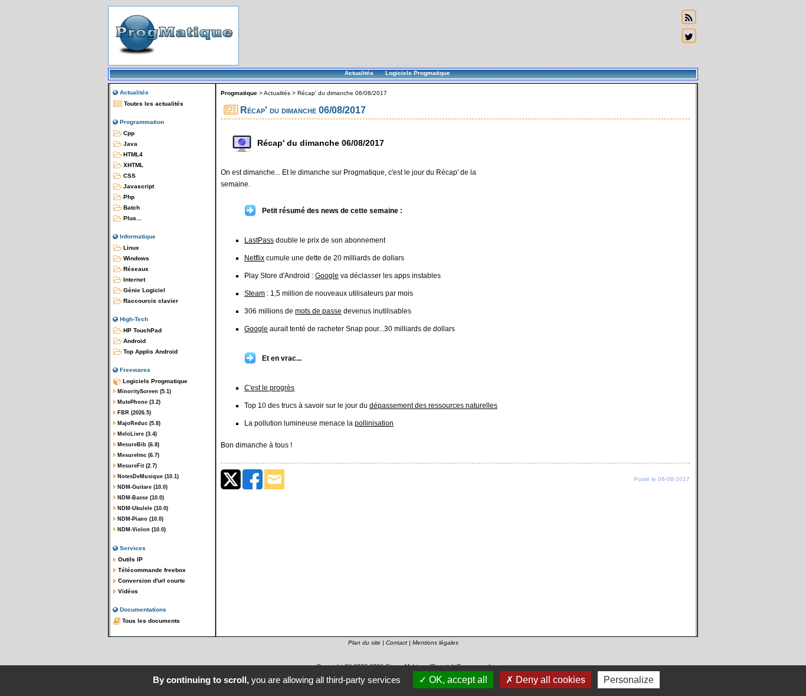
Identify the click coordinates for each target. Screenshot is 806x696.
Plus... (132, 218)
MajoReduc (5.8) (138, 423)
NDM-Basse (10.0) (140, 498)
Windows (135, 258)
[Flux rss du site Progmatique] (688, 17)
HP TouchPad (142, 330)
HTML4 (132, 154)
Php (128, 197)
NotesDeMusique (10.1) (147, 476)
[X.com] (231, 487)
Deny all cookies (549, 680)
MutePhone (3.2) (138, 402)
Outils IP (129, 559)
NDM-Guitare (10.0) (142, 487)
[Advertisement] (458, 35)
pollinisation (374, 423)
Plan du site (364, 642)
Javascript (138, 186)
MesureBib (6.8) (137, 444)
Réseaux (135, 269)
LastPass (259, 240)
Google (327, 276)
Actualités (359, 73)
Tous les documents (150, 620)
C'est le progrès (269, 388)
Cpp (128, 133)
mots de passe (318, 311)
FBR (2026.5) (133, 413)
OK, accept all (457, 680)
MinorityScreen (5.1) (143, 391)
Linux (130, 247)
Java (129, 143)
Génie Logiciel (143, 290)
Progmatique (239, 93)
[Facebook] (253, 487)
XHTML (132, 165)
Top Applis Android (150, 351)
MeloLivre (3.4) (136, 434)
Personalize (629, 680)
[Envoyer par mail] (274, 487)
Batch (131, 207)
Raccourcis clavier (150, 301)
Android (134, 341)
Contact (396, 642)
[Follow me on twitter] (688, 36)
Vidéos (127, 591)
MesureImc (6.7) (137, 455)
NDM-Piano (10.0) (139, 519)
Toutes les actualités (153, 103)
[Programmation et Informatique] (173, 58)
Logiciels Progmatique (417, 73)
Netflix (254, 258)
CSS (129, 175)
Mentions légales (435, 642)
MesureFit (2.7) (136, 466)
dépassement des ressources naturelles (433, 405)
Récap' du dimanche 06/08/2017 (342, 93)
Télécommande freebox (151, 570)
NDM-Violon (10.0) (141, 529)
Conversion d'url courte (150, 580)
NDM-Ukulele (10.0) (142, 508)
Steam (254, 293)
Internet (133, 279)
